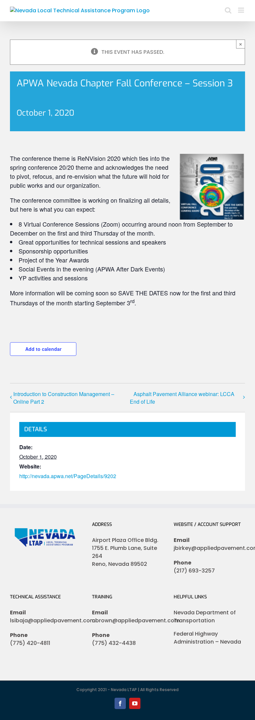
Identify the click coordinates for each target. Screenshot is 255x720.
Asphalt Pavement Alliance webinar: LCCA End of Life (182, 398)
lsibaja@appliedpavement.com (45, 620)
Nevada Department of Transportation (205, 616)
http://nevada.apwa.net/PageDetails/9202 (67, 476)
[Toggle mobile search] (228, 10)
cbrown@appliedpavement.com (127, 620)
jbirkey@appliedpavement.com (209, 548)
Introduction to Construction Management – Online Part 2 (63, 397)
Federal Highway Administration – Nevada (207, 638)
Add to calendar (43, 349)
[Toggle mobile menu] (241, 10)
